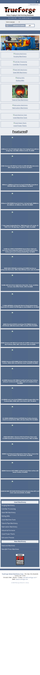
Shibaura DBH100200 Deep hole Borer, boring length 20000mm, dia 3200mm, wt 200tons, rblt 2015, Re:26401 (20, 204)
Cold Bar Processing (20, 64)
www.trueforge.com (22, 579)
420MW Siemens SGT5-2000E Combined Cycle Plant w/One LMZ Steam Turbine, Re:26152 (20, 471)
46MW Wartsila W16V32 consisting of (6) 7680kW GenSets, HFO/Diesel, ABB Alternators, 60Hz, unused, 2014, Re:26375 (20, 325)
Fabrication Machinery (20, 108)
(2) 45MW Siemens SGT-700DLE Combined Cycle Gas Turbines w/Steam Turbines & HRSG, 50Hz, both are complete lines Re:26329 (20, 381)
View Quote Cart (34, 4)
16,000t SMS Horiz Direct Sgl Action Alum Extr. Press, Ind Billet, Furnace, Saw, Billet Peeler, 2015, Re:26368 (20, 285)
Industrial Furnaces (8, 530)
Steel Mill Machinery (20, 72)
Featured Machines (8, 546)
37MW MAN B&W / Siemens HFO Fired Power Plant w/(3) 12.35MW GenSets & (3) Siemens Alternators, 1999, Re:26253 (20, 437)
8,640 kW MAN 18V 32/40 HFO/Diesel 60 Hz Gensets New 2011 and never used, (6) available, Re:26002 (20, 491)
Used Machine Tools (20, 118)
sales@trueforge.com (29, 577)
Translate (10, 25)
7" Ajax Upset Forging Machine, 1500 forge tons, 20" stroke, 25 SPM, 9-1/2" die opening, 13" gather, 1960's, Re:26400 (20, 226)
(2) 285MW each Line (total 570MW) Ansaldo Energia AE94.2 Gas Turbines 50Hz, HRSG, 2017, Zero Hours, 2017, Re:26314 (20, 400)
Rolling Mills (20, 80)
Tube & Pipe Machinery (20, 100)
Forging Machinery (20, 56)
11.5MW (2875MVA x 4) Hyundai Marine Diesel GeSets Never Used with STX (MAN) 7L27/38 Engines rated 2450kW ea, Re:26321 (20, 306)
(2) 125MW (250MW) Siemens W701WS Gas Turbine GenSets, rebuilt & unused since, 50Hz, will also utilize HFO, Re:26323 (20, 419)
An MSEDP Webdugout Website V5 (17, 582)
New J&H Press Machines (10, 549)
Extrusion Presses (8, 538)
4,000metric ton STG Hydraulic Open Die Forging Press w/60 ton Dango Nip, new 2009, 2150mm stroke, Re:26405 (20, 149)
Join (30, 25)
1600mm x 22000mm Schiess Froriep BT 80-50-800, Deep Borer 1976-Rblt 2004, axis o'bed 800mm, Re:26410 (20, 185)
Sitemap (27, 582)
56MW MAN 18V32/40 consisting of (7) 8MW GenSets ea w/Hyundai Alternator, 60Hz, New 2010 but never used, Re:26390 (20, 269)
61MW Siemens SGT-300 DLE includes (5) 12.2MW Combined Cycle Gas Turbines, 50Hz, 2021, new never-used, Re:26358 (20, 343)
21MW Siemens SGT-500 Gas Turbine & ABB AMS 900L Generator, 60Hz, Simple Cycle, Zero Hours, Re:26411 (20, 166)
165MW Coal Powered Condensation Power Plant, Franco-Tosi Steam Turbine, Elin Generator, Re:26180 (20, 454)
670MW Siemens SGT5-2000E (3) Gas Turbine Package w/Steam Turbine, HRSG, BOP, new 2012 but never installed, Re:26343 (20, 362)
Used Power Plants (20, 126)
